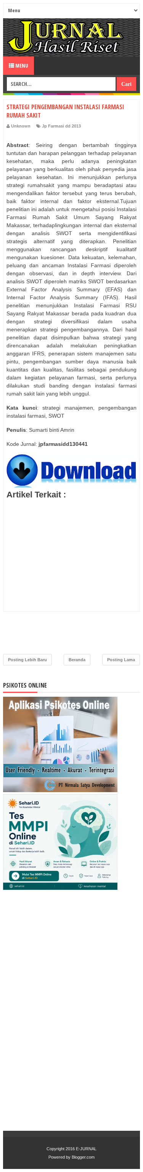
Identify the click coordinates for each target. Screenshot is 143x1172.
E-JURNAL (86, 1148)
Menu (21, 65)
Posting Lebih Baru (27, 659)
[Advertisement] (71, 578)
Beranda (77, 659)
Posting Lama (121, 659)
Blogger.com (83, 1157)
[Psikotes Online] (60, 790)
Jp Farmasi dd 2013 (61, 126)
